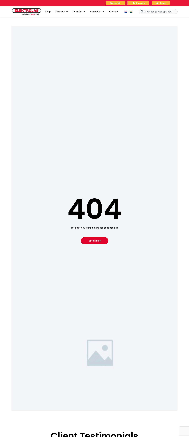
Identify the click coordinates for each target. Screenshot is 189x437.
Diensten (77, 11)
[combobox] (158, 11)
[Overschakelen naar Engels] (131, 12)
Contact (113, 11)
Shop (48, 11)
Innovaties (95, 11)
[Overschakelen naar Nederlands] (125, 12)
